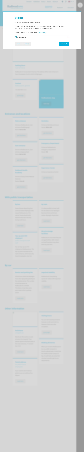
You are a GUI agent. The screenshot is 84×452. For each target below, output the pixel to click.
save (18, 44)
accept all (64, 44)
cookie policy (42, 32)
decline (26, 44)
